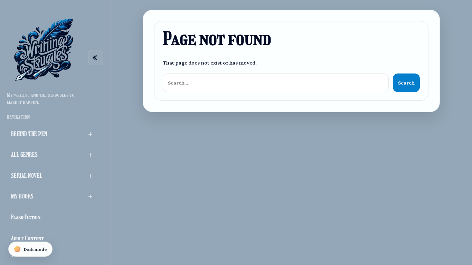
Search (406, 82)
